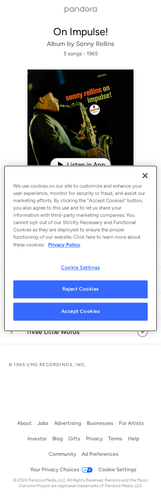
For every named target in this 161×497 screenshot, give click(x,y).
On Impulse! (80, 31)
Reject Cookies (80, 289)
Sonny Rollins (95, 44)
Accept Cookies (80, 312)
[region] (80, 248)
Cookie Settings (80, 267)
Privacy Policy (64, 245)
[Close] (145, 175)
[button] (80, 332)
